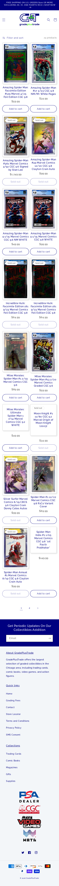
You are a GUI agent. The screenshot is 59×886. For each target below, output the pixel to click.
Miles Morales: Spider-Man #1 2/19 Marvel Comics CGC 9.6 (15, 380)
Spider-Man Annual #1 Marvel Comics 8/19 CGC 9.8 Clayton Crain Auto (15, 577)
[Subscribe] (49, 638)
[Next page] (37, 608)
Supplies (10, 781)
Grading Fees (13, 700)
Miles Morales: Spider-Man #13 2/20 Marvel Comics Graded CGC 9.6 (43, 381)
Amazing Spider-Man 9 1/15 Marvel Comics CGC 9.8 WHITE (43, 236)
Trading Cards (13, 754)
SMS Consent (13, 735)
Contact (10, 707)
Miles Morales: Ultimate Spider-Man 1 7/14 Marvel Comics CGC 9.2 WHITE (15, 417)
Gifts (8, 774)
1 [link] (21, 607)
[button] (3, 20)
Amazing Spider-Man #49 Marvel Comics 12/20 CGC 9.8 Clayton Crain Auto (43, 164)
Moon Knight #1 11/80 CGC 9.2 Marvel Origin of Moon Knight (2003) (43, 419)
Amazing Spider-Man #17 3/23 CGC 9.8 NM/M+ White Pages (43, 91)
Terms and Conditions (17, 721)
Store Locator (13, 714)
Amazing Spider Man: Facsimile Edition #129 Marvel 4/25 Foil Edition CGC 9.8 (15, 92)
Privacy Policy (13, 728)
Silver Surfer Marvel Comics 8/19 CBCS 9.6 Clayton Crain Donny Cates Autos (15, 503)
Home (9, 693)
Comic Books (13, 760)
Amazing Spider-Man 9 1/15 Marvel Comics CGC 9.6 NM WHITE (15, 236)
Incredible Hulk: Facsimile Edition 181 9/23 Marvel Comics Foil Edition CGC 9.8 (15, 308)
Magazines (11, 767)
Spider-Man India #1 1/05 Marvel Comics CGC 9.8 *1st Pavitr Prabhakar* (43, 539)
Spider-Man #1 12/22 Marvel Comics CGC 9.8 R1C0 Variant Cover (43, 502)
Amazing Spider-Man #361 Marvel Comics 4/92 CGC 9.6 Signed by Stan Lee (15, 165)
